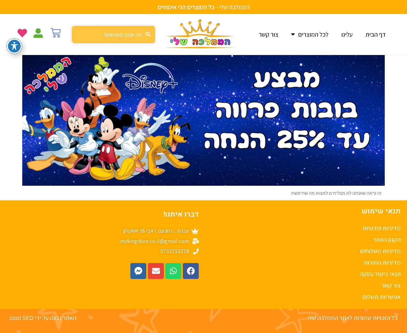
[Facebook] (191, 271)
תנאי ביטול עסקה (380, 274)
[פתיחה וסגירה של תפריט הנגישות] (14, 46)
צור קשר (268, 34)
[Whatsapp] (173, 271)
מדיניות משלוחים (380, 251)
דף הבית (375, 34)
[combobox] (113, 34)
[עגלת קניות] (55, 33)
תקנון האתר (387, 239)
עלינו (347, 34)
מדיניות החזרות (382, 262)
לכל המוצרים (313, 34)
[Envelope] (156, 271)
